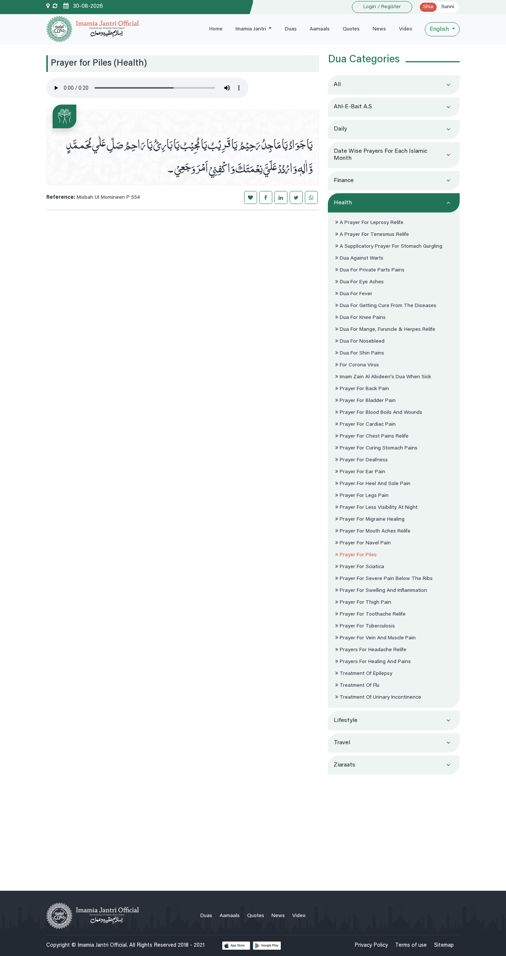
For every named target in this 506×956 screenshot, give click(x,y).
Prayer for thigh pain (364, 602)
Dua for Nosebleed (361, 341)
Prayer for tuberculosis (366, 626)
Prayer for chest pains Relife (373, 436)
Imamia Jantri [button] (251, 29)
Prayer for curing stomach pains (377, 448)
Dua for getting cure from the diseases (387, 306)
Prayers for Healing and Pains (374, 662)
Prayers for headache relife (372, 650)
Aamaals (320, 29)
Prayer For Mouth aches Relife (374, 531)
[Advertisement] (394, 829)
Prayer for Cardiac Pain (367, 424)
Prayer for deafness (363, 460)
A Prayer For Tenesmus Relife (373, 234)
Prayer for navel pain (364, 543)
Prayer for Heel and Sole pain (374, 484)
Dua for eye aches (361, 282)
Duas (291, 29)
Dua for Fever (355, 294)
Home (216, 29)
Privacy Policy (371, 945)
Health (343, 203)
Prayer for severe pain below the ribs (385, 578)
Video (405, 29)
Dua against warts (360, 258)
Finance (344, 181)
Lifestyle (345, 720)
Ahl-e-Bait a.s (353, 107)
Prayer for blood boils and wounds (380, 412)
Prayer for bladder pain (367, 400)
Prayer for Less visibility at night (377, 507)
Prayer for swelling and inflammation (382, 590)
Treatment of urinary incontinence (379, 697)
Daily (340, 129)
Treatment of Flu (358, 685)
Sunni (447, 7)
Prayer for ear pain (361, 472)
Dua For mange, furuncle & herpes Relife (386, 329)
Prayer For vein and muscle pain (377, 638)
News (379, 29)
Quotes (351, 29)
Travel (342, 743)
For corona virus (358, 365)
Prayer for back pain (363, 389)
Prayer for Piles (357, 555)
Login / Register (382, 7)
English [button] (440, 29)
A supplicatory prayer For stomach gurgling (390, 246)
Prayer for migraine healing (371, 519)
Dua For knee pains (362, 317)
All (337, 85)
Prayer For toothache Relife (372, 614)
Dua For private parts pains (371, 270)
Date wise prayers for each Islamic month (380, 154)
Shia (428, 7)
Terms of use (411, 945)
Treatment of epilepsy (365, 673)
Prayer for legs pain (363, 495)
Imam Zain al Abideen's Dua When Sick (384, 377)
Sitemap (444, 945)
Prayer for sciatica (361, 567)
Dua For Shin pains (361, 353)
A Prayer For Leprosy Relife (370, 222)
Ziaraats (344, 765)
